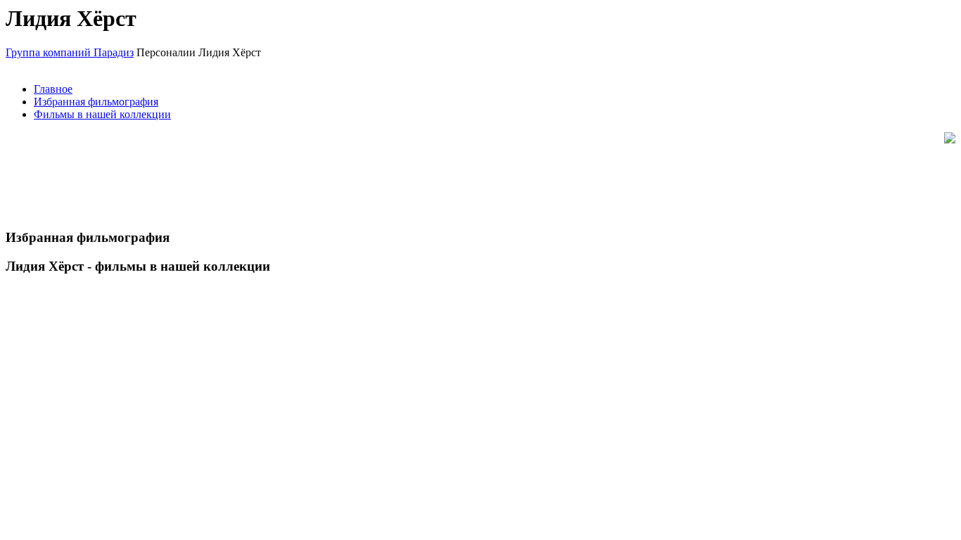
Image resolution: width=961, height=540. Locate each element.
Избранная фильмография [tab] (96, 102)
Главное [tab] (53, 89)
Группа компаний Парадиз (70, 52)
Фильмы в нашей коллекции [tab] (102, 114)
